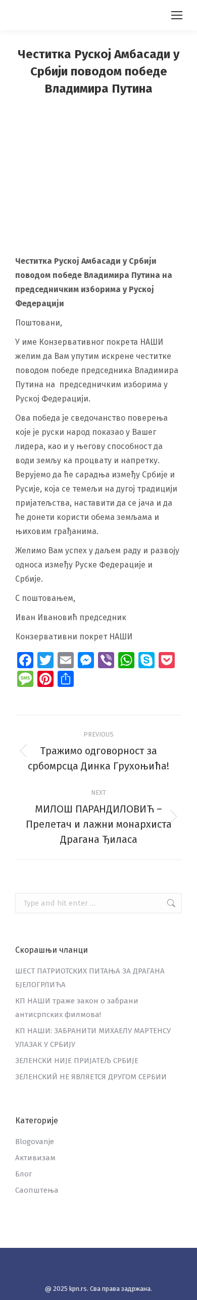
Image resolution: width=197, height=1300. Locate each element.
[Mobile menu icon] (177, 15)
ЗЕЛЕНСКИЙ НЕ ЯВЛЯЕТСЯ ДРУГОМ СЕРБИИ (91, 1076)
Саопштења (37, 1190)
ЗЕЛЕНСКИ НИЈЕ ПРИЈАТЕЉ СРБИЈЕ (76, 1060)
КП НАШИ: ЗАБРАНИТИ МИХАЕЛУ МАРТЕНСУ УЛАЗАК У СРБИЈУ (93, 1037)
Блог (23, 1174)
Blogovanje (34, 1141)
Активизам (35, 1157)
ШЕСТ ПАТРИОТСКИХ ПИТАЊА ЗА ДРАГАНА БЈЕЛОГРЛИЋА (90, 977)
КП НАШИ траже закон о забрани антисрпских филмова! (76, 1007)
